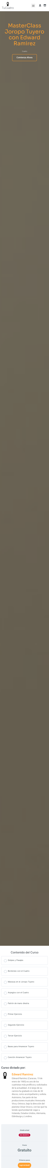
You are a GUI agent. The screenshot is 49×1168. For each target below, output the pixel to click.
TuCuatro (8, 8)
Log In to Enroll (24, 1165)
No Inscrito (24, 1135)
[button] (33, 6)
